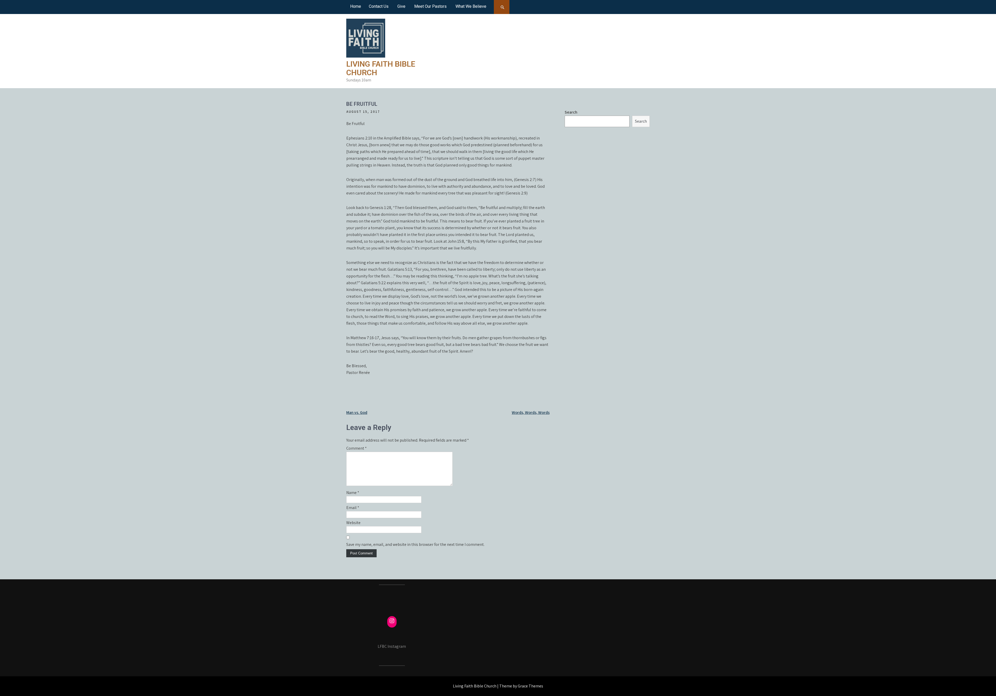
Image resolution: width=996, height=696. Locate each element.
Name (352, 492)
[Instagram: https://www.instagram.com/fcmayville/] (392, 620)
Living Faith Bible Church (380, 68)
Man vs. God (356, 412)
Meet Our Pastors (430, 6)
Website (353, 522)
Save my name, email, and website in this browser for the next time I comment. (415, 544)
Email (352, 507)
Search (571, 112)
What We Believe (470, 6)
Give (401, 6)
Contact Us (379, 6)
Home (355, 6)
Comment (356, 448)
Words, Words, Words (531, 412)
